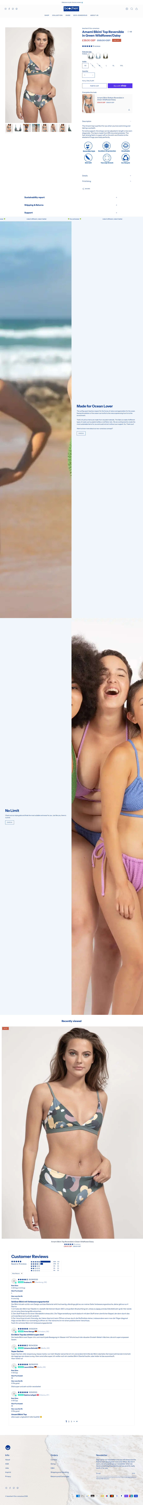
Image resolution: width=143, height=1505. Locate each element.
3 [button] (71, 1421)
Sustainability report (34, 197)
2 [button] (68, 1421)
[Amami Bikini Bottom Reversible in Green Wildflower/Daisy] (88, 103)
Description (86, 121)
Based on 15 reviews (18, 1264)
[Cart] (136, 9)
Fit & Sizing (86, 181)
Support (28, 212)
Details (85, 176)
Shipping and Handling (60, 1472)
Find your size (86, 52)
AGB (7, 1464)
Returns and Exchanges (60, 1476)
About (7, 1460)
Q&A (53, 1468)
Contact (54, 1460)
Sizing (53, 1464)
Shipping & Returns (33, 205)
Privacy (8, 1476)
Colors (84, 54)
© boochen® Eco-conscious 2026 (16, 1496)
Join (133, 1473)
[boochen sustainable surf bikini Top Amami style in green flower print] (9, 128)
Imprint (8, 1472)
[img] (23, 1279)
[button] (47, 15)
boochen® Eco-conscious (90, 28)
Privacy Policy (130, 1477)
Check (81, 433)
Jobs (7, 1468)
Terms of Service (101, 1478)
